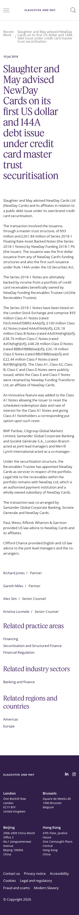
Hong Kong (52, 827)
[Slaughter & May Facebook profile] (74, 774)
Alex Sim (10, 598)
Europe (9, 726)
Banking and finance (19, 682)
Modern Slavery (46, 887)
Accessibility (59, 873)
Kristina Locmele (16, 611)
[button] (73, 10)
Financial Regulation (18, 652)
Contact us (11, 873)
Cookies (9, 880)
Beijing (9, 827)
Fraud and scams (16, 887)
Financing (10, 638)
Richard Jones (14, 573)
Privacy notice (35, 873)
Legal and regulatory (36, 880)
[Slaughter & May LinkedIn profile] (66, 774)
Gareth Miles (13, 586)
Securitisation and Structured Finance (32, 645)
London (9, 793)
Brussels (50, 793)
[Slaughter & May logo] (40, 10)
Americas (10, 719)
